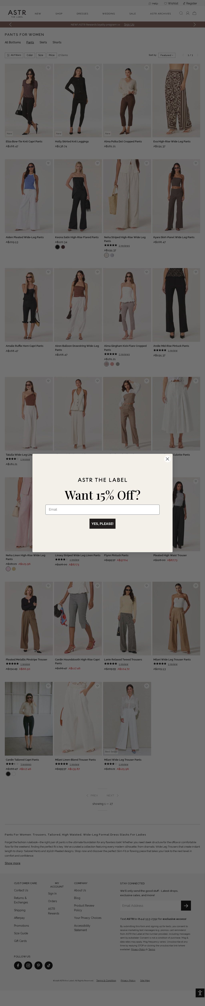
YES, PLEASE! (102, 524)
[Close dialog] (167, 458)
